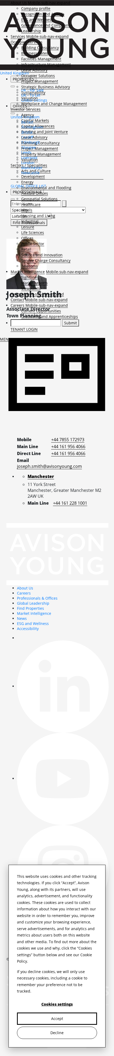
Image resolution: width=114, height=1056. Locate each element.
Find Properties (30, 608)
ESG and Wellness (37, 19)
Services (18, 36)
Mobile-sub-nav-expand (49, 2)
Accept (57, 1018)
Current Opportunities (41, 310)
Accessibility (28, 628)
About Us (19, 2)
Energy (27, 182)
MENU (5, 339)
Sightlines (30, 277)
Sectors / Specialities (29, 165)
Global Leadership (33, 603)
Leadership (31, 30)
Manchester (41, 476)
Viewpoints (31, 288)
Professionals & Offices (37, 598)
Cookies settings (57, 1004)
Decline (57, 1032)
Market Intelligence (28, 271)
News (15, 294)
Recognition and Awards (42, 14)
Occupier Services (26, 42)
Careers (17, 305)
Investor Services (26, 109)
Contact (17, 299)
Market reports (34, 282)
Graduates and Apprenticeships (49, 316)
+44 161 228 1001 (70, 503)
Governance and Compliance (46, 25)
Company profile (35, 8)
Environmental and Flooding (46, 187)
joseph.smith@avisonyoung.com (49, 466)
